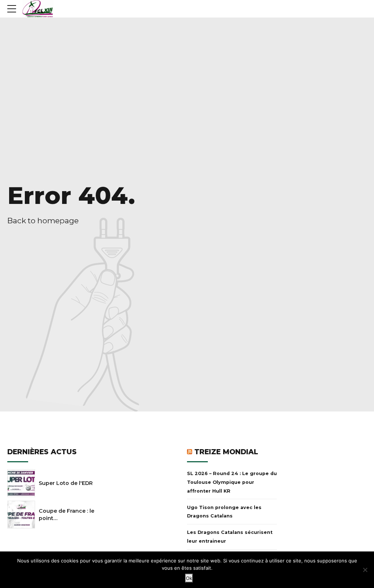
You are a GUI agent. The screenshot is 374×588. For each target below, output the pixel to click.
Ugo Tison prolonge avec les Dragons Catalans (224, 512)
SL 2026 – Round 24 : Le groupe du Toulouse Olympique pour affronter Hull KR (232, 482)
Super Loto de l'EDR (66, 483)
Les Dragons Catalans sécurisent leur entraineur (229, 537)
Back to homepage (43, 220)
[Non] (365, 569)
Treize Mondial (226, 452)
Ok (189, 578)
